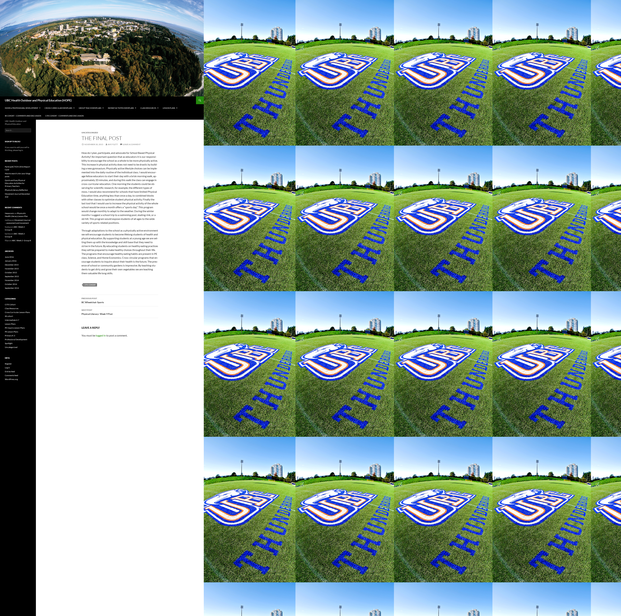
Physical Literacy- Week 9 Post (97, 312)
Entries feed (10, 371)
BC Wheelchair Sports (93, 300)
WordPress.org (11, 379)
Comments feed (11, 375)
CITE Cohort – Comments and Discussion (64, 116)
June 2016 (9, 257)
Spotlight (8, 343)
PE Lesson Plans (11, 331)
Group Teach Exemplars (90, 108)
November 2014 (12, 280)
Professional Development (16, 339)
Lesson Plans (169, 108)
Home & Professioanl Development (21, 108)
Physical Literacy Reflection (16, 190)
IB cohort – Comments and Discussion (23, 116)
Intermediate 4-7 (12, 320)
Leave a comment (132, 144)
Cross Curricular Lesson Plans (17, 312)
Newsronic (9, 213)
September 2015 (12, 276)
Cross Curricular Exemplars (58, 108)
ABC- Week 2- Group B (21, 240)
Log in (7, 367)
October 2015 (11, 272)
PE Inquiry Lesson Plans (15, 328)
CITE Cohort (90, 285)
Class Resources (148, 108)
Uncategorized (11, 347)
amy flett (113, 144)
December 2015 (12, 265)
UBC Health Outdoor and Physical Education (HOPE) (38, 100)
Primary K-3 (10, 335)
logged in (101, 335)
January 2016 (10, 261)
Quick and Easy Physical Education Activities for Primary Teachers (15, 183)
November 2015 (12, 268)
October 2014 (11, 284)
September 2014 (12, 288)
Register (8, 364)
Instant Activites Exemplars (121, 108)
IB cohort (9, 316)
